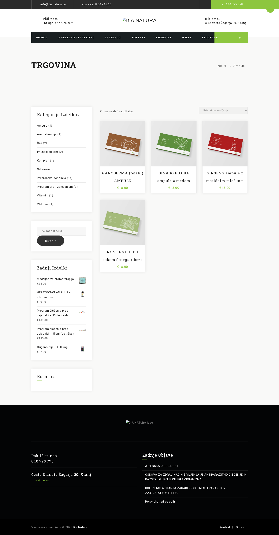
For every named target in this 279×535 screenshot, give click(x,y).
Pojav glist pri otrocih (160, 501)
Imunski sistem (47, 152)
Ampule (42, 125)
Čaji (39, 143)
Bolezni (138, 37)
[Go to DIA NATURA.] (207, 66)
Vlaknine (43, 204)
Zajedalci (113, 37)
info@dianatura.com (54, 4)
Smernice (164, 37)
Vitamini (42, 195)
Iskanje (50, 241)
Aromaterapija (47, 134)
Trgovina (210, 37)
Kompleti (43, 160)
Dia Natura (80, 527)
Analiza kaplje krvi (76, 37)
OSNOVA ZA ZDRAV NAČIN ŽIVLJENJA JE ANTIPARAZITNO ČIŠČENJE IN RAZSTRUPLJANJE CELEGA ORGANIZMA (196, 477)
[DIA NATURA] (139, 20)
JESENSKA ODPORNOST (161, 466)
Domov (42, 37)
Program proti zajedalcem (55, 186)
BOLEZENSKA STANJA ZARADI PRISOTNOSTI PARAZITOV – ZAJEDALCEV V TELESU (186, 490)
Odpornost (44, 169)
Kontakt (225, 527)
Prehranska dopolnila (51, 178)
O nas (186, 37)
